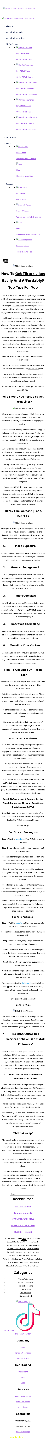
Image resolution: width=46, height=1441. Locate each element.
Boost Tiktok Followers (16, 1242)
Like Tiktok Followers (14, 1252)
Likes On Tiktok (33, 1248)
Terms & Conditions (23, 1353)
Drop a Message (23, 1432)
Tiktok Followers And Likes (32, 1259)
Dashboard (23, 1372)
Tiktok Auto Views (30, 1255)
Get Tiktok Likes (30, 274)
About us (10, 26)
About (23, 1347)
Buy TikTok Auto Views (15, 38)
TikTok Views (25, 1293)
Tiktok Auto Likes (15, 1255)
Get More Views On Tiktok (16, 1248)
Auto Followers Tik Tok (13, 1238)
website (18, 839)
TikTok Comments (25, 1282)
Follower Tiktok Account (15, 1245)
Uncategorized (25, 1296)
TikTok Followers (25, 1286)
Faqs (23, 1383)
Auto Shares (23, 1407)
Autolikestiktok (16, 1437)
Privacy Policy (23, 1358)
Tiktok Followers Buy (15, 1262)
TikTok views (33, 369)
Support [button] (9, 184)
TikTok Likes (26, 1289)
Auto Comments (23, 1402)
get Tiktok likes (18, 306)
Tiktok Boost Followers (12, 1259)
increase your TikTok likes (32, 528)
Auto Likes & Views (23, 1396)
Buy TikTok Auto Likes (15, 32)
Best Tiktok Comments (31, 1238)
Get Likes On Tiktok (32, 1245)
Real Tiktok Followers (31, 1252)
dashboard (26, 983)
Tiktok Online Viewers (14, 1266)
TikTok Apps (11, 137)
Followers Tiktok (32, 1242)
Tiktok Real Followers (31, 1266)
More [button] (8, 143)
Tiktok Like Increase (31, 1262)
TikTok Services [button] (12, 44)
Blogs (23, 1377)
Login (5, 260)
